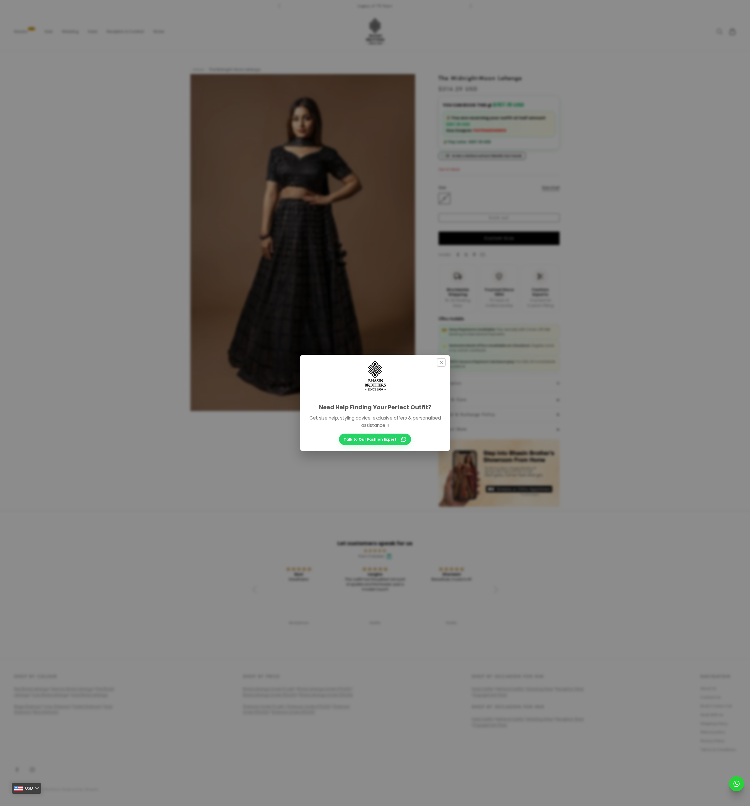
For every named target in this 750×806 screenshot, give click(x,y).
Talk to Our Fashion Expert (370, 439)
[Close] (441, 362)
